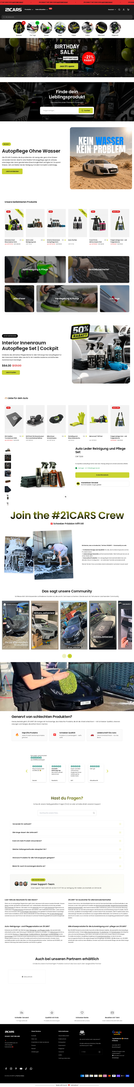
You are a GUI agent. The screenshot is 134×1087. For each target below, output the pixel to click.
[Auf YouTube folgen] (21, 1068)
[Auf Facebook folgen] (6, 1068)
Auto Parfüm (72, 240)
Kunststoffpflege (54, 934)
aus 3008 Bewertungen (38, 760)
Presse (33, 1045)
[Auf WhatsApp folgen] (31, 1068)
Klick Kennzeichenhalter (103, 905)
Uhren (6, 905)
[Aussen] (46, 28)
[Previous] (64, 656)
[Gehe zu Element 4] (8, 473)
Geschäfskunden (63, 1036)
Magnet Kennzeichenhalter (119, 905)
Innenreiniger (9, 936)
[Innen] (60, 28)
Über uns (34, 1039)
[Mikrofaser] (101, 28)
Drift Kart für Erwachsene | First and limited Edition (35, 437)
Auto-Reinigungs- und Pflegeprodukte (38, 930)
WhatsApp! (115, 1057)
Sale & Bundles (40, 9)
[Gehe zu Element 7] (8, 497)
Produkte (28, 9)
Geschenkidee (9, 908)
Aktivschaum (54, 932)
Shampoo (16, 934)
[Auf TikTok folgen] (26, 1068)
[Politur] (87, 28)
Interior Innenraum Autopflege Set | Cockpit (53, 242)
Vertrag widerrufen (64, 1058)
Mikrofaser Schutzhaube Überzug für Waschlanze (51, 439)
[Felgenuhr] (115, 28)
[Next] (70, 656)
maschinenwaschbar (103, 936)
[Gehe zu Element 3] (8, 466)
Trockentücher (104, 932)
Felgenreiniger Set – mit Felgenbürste (118, 241)
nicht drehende (49, 908)
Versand (61, 1052)
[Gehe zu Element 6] (8, 489)
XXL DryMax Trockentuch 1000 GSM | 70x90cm (11, 438)
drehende (35, 908)
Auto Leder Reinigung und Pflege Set (31, 242)
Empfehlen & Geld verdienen (40, 1042)
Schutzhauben (115, 932)
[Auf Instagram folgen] (11, 1068)
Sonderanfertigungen (56, 914)
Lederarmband (18, 910)
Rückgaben (62, 1042)
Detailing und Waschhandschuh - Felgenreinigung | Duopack (74, 439)
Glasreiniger (44, 934)
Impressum (62, 1045)
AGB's (60, 1055)
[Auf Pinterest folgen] (16, 1068)
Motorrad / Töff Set (96, 436)
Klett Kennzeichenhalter (75, 908)
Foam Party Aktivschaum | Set (95, 241)
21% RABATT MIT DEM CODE (26, 2)
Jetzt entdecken (12, 171)
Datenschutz (62, 1039)
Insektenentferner (34, 934)
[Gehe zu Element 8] (8, 505)
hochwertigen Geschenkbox (29, 912)
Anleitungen (35, 1052)
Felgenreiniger (24, 934)
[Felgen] (74, 28)
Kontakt (33, 1036)
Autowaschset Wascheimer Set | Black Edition (11, 242)
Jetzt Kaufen (11, 372)
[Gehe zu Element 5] (8, 481)
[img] (68, 758)
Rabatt (33, 1048)
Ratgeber (61, 1048)
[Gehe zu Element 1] (8, 450)
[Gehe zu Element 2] (8, 458)
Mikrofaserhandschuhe (92, 932)
